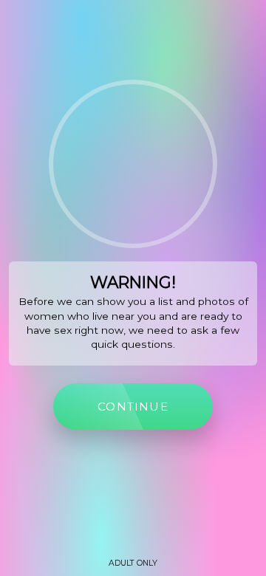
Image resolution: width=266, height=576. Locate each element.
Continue (133, 407)
